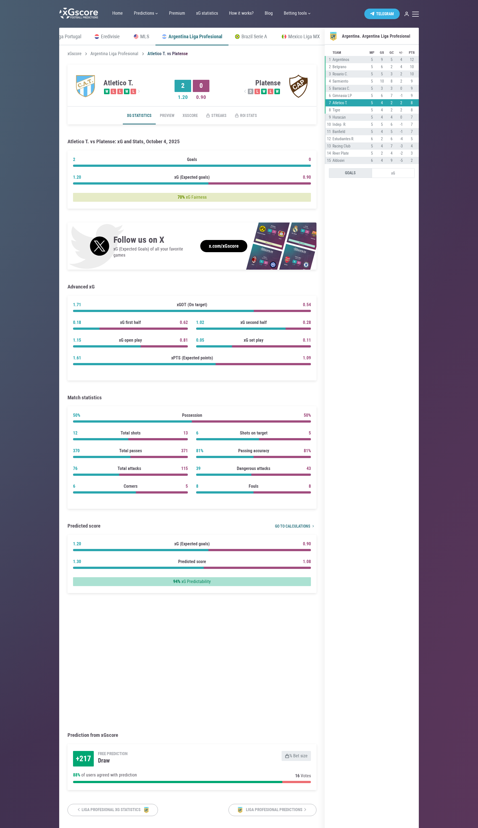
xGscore (74, 54)
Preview (167, 115)
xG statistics (139, 115)
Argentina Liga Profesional (114, 54)
